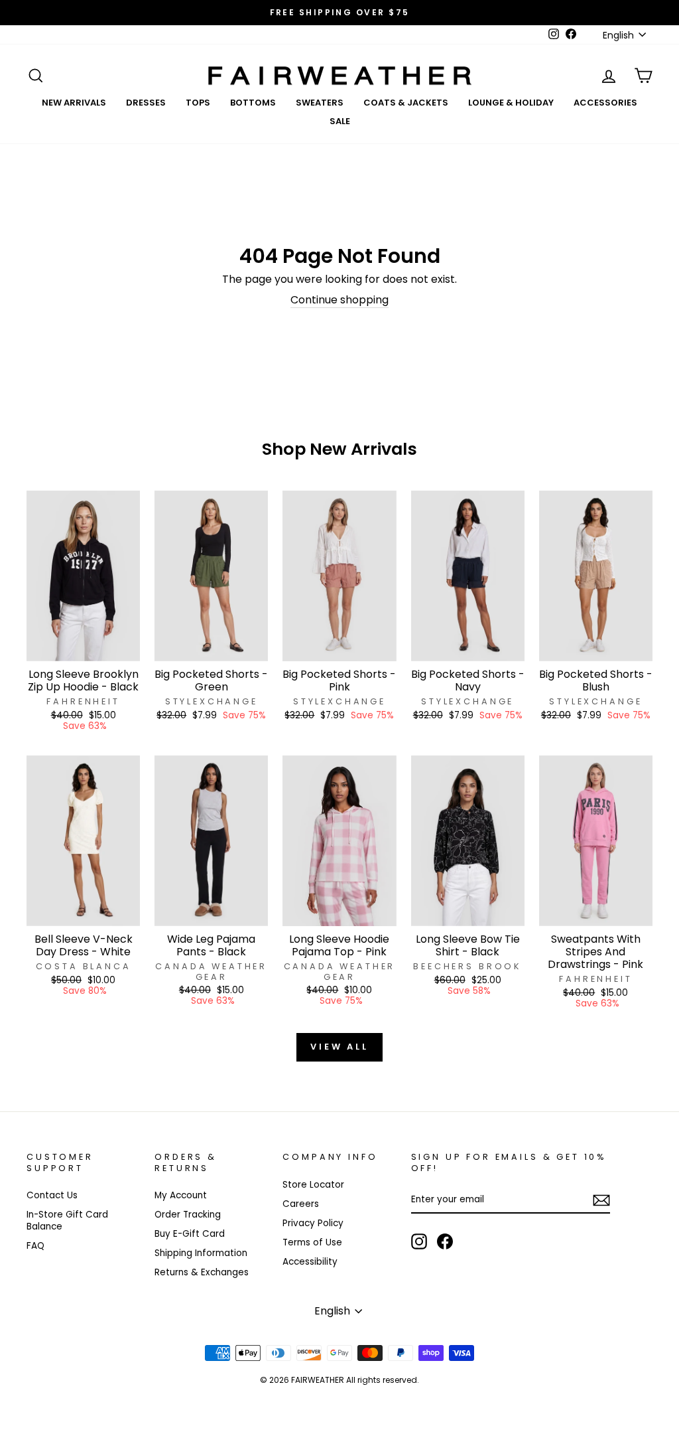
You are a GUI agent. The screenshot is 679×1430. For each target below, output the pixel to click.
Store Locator (313, 1184)
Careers (300, 1204)
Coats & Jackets (405, 102)
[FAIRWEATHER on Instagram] (419, 1241)
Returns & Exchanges (201, 1272)
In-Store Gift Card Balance (67, 1220)
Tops (198, 102)
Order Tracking (187, 1214)
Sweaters (319, 102)
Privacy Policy (312, 1223)
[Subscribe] (601, 1200)
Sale (340, 121)
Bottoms (253, 102)
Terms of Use (312, 1242)
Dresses (146, 102)
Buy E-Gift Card (189, 1234)
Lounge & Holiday (511, 102)
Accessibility (310, 1261)
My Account (180, 1195)
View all (339, 1046)
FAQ (35, 1245)
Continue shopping (339, 300)
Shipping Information (200, 1253)
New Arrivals (74, 102)
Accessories (605, 102)
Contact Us (52, 1195)
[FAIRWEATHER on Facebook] (445, 1241)
